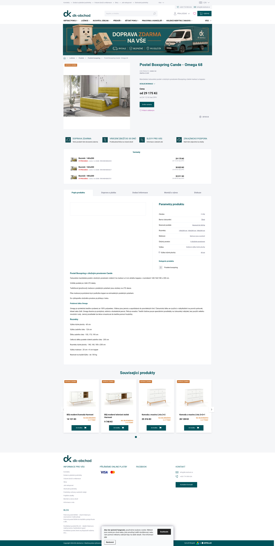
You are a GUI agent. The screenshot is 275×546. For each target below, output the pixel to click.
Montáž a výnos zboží (70, 499)
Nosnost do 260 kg (198, 225)
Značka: (144, 73)
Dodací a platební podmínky (82, 2)
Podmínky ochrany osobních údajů (74, 492)
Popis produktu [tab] (78, 192)
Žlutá (203, 219)
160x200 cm (192, 230)
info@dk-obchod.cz (186, 472)
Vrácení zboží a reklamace (103, 2)
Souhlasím (164, 532)
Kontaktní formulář (186, 484)
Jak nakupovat (127, 2)
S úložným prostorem (197, 241)
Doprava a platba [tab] (108, 192)
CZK (205, 3)
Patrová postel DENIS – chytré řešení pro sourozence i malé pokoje (76, 516)
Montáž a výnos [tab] (171, 192)
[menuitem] (71, 20)
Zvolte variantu (147, 104)
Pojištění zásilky (68, 495)
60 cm (203, 252)
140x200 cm (183, 230)
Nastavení (110, 542)
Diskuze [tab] (197, 192)
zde (105, 537)
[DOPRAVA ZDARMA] (81, 397)
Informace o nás (68, 502)
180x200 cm (201, 230)
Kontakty (66, 2)
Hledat (154, 13)
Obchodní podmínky (141, 2)
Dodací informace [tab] (140, 192)
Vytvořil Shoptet (189, 543)
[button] (136, 437)
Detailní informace (146, 83)
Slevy (116, 2)
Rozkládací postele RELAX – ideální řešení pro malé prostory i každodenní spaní (78, 527)
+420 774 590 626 (186, 476)
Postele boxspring (171, 267)
